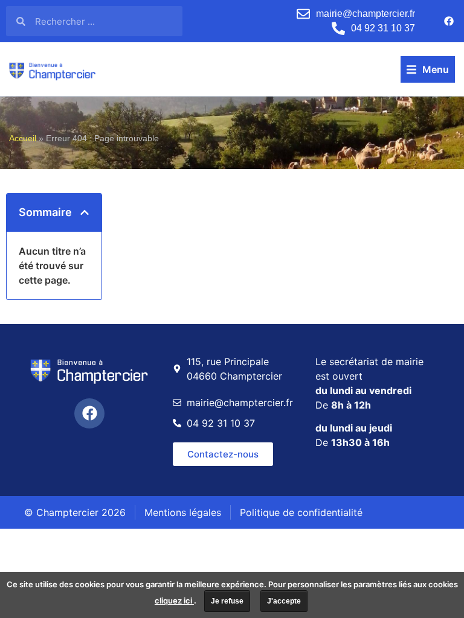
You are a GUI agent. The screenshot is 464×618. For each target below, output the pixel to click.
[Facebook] (449, 21)
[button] (428, 69)
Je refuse (227, 601)
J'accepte (284, 601)
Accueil (22, 138)
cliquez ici (174, 600)
